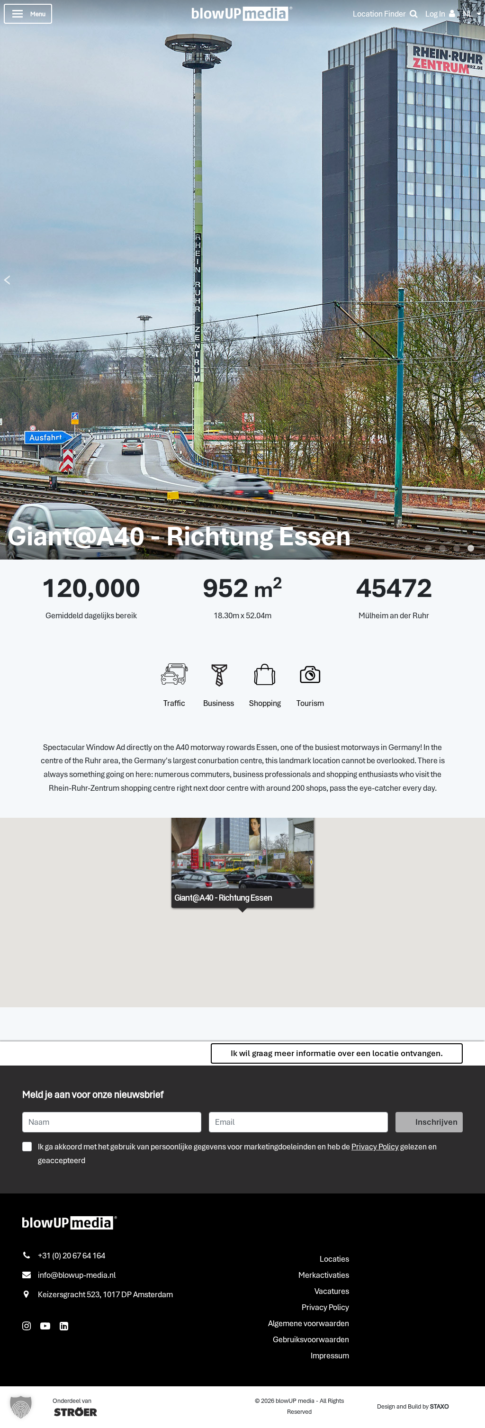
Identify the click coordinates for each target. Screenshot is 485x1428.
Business (218, 703)
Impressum (330, 1355)
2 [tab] (442, 548)
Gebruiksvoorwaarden (311, 1339)
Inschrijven (436, 1122)
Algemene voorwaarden (308, 1323)
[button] (21, 1407)
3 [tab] (456, 548)
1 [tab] (428, 548)
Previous (6, 280)
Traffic (174, 703)
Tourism (310, 703)
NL (468, 14)
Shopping (265, 703)
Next (478, 280)
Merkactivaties (323, 1275)
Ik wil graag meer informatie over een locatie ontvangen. (337, 1053)
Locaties (334, 1259)
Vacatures (331, 1291)
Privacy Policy (375, 1146)
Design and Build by (413, 1406)
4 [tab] (471, 548)
